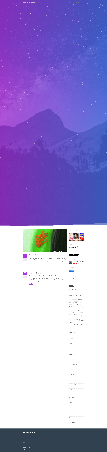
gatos (81, 303)
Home (53, 2)
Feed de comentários (72, 340)
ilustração (80, 306)
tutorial (71, 322)
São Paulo (78, 320)
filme (70, 302)
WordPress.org (71, 343)
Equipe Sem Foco (71, 2)
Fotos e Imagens (71, 382)
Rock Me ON (29, 2)
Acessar (70, 335)
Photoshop (79, 312)
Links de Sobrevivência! (61, 2)
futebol (76, 302)
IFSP (77, 306)
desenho (80, 299)
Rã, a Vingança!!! (32, 254)
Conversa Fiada (71, 377)
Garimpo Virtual (71, 384)
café (81, 297)
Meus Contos (71, 387)
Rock (78, 314)
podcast (70, 314)
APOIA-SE (78, 2)
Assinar (71, 286)
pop (69, 394)
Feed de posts (71, 338)
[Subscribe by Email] (72, 271)
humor (74, 306)
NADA (44, 273)
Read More (31, 265)
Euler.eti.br (70, 328)
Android (70, 295)
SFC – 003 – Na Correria (73, 364)
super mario (78, 319)
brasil (81, 295)
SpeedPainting (71, 399)
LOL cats (75, 309)
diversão (76, 300)
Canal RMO (71, 374)
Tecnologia (70, 402)
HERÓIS (70, 306)
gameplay (80, 302)
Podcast (70, 392)
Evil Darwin (71, 379)
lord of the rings (80, 309)
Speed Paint (72, 319)
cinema (70, 298)
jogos (72, 309)
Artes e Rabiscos (71, 372)
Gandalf (74, 304)
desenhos (71, 300)
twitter (75, 322)
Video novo (78, 324)
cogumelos (74, 298)
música (71, 312)
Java (70, 309)
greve (81, 305)
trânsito (82, 320)
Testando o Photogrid (33, 272)
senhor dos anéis (73, 317)
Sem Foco (79, 315)
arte (73, 295)
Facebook (81, 300)
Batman (77, 296)
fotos (73, 302)
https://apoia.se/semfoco (27, 435)
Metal (79, 310)
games (70, 303)
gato (78, 304)
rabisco (74, 314)
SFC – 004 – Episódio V (73, 361)
